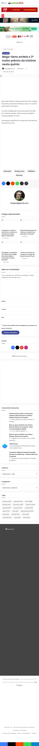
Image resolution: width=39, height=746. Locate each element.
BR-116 (28, 501)
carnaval (8, 171)
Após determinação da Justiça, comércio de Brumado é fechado (28, 232)
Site (3, 317)
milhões (32, 171)
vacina (25, 514)
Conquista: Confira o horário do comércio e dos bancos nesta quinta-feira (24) (9, 233)
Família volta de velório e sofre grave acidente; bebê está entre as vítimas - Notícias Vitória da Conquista (21, 415)
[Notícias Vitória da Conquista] (15, 2)
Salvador (15, 514)
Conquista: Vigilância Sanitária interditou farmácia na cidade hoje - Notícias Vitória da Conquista (23, 454)
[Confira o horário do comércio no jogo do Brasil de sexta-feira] (28, 246)
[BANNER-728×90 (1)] (19, 36)
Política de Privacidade (9, 733)
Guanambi (7, 508)
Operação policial (27, 511)
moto (15, 511)
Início (4, 49)
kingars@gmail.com (9, 68)
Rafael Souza (14, 444)
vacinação (7, 517)
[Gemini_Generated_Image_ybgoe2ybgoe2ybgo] (19, 29)
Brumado (6, 504)
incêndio (29, 508)
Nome (4, 301)
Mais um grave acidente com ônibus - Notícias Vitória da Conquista (21, 435)
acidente (7, 501)
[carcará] (19, 42)
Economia (10, 49)
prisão (6, 514)
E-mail (4, 309)
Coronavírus (18, 504)
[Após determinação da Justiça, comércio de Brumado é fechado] (28, 224)
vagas (17, 517)
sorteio (19, 175)
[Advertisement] (19, 146)
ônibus (26, 517)
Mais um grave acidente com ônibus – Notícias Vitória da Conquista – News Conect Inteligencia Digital (21, 427)
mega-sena (20, 171)
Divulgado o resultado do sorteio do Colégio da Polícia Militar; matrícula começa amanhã (9, 256)
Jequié (6, 511)
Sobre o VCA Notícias (23, 733)
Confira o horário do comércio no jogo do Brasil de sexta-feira (27, 254)
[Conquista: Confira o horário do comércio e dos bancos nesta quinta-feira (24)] (10, 224)
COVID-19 (30, 504)
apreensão (18, 501)
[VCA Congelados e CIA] (19, 9)
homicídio (18, 508)
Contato (33, 733)
